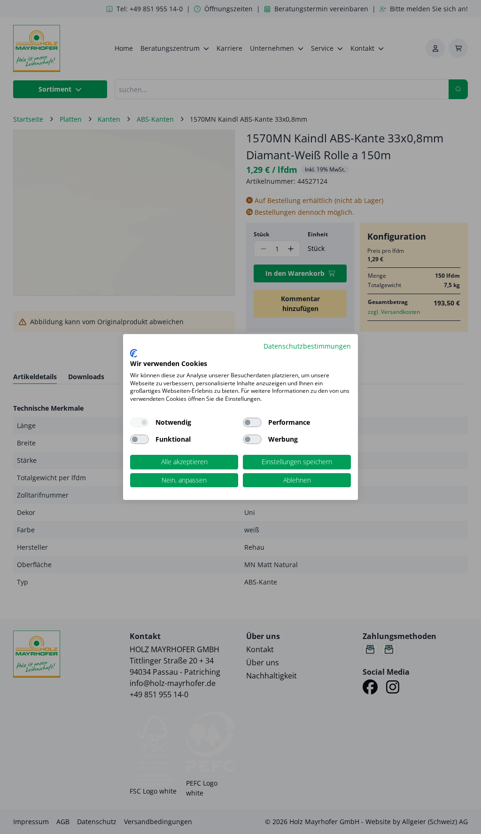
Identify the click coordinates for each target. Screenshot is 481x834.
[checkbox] (252, 422)
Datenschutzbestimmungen (307, 346)
